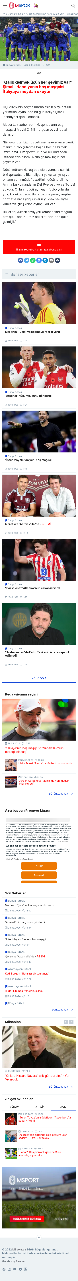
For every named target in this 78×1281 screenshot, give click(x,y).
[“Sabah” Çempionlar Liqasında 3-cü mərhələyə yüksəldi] (11, 1153)
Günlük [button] (14, 1106)
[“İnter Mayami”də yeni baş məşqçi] (39, 431)
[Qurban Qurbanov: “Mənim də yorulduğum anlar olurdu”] (11, 782)
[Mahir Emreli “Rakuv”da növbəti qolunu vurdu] (11, 765)
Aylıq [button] (63, 1106)
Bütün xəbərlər (59, 793)
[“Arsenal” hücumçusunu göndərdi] (39, 367)
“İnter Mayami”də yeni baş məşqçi (28, 460)
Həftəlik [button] (39, 1106)
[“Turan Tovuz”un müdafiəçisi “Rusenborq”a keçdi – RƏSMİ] (11, 1119)
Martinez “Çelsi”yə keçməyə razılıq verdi (32, 331)
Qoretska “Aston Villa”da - (28, 524)
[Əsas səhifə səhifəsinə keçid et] (4, 14)
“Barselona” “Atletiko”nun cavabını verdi (32, 588)
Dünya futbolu (13, 65)
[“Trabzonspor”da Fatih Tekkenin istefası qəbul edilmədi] (39, 624)
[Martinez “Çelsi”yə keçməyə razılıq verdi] (39, 303)
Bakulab (20, 1261)
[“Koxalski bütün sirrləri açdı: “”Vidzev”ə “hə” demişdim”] (39, 1047)
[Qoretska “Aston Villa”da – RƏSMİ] (39, 495)
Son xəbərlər (60, 1009)
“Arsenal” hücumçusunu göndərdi (28, 395)
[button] (73, 5)
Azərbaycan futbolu (20, 969)
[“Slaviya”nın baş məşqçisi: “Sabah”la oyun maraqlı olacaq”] (39, 720)
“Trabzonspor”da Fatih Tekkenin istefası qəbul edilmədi (37, 654)
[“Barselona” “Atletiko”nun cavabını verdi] (39, 560)
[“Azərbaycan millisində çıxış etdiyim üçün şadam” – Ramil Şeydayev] (11, 1136)
